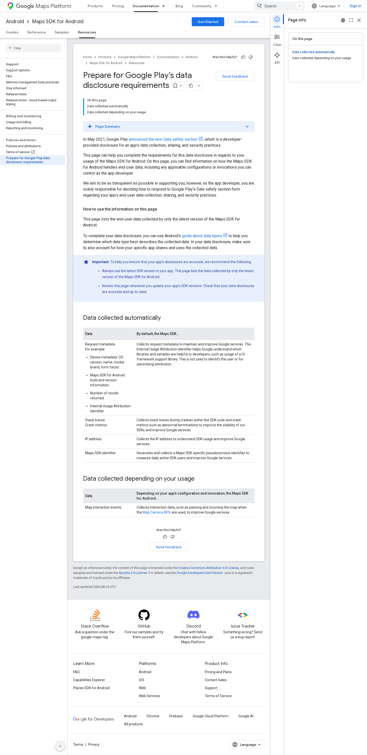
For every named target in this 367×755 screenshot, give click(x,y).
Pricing (118, 6)
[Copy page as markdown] (190, 86)
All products (133, 724)
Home (87, 57)
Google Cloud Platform (210, 716)
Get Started (208, 21)
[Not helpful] (250, 57)
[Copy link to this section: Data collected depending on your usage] (199, 479)
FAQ (76, 672)
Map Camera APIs (157, 512)
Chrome (153, 716)
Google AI (245, 716)
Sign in (355, 6)
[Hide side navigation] (60, 746)
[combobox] (279, 5)
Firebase (176, 716)
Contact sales (246, 21)
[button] (168, 126)
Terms (78, 745)
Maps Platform (53, 6)
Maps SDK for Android (57, 21)
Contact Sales (216, 680)
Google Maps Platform (134, 57)
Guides (12, 32)
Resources (87, 32)
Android (15, 21)
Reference (36, 32)
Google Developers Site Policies (200, 573)
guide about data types (202, 235)
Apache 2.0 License (133, 573)
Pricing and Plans (218, 672)
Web (142, 688)
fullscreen (351, 20)
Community (201, 6)
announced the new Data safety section (163, 139)
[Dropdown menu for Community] (217, 6)
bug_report (343, 20)
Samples (62, 32)
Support (211, 688)
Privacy (94, 745)
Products (95, 6)
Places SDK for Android (91, 688)
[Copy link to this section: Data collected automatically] (166, 318)
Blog (179, 6)
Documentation (146, 6)
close (359, 20)
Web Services (149, 696)
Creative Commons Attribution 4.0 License (209, 568)
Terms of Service (218, 696)
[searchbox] (33, 48)
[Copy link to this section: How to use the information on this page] (162, 209)
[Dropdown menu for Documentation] (165, 6)
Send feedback (235, 76)
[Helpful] (243, 57)
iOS (141, 680)
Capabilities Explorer (89, 680)
